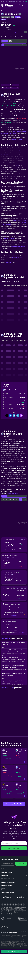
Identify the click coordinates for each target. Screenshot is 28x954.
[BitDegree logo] (5, 926)
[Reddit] (21, 904)
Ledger (14, 139)
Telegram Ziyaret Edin (9, 574)
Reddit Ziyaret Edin (9, 557)
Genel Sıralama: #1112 (6, 17)
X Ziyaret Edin (22, 539)
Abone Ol (21, 863)
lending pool (16, 150)
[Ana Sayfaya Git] (2, 10)
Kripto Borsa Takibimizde (8, 133)
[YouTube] (8, 904)
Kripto (5, 10)
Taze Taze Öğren (14, 848)
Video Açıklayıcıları (17, 257)
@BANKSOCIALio (13, 493)
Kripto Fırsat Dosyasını (18, 246)
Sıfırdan (8, 262)
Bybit (14, 131)
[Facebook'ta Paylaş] (10, 415)
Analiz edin (7, 762)
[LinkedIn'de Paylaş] (14, 415)
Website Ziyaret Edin (21, 588)
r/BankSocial (5, 638)
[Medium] (16, 904)
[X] (2, 904)
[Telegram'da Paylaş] (17, 415)
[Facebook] (10, 904)
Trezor (21, 139)
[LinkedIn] (13, 904)
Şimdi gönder (14, 615)
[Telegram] (5, 904)
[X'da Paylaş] (6, 415)
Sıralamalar (11, 10)
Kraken (19, 131)
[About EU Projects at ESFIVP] (6, 918)
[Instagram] (18, 904)
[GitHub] (24, 904)
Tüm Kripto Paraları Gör (14, 804)
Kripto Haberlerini (13, 255)
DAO (17, 165)
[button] (22, 5)
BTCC (24, 131)
